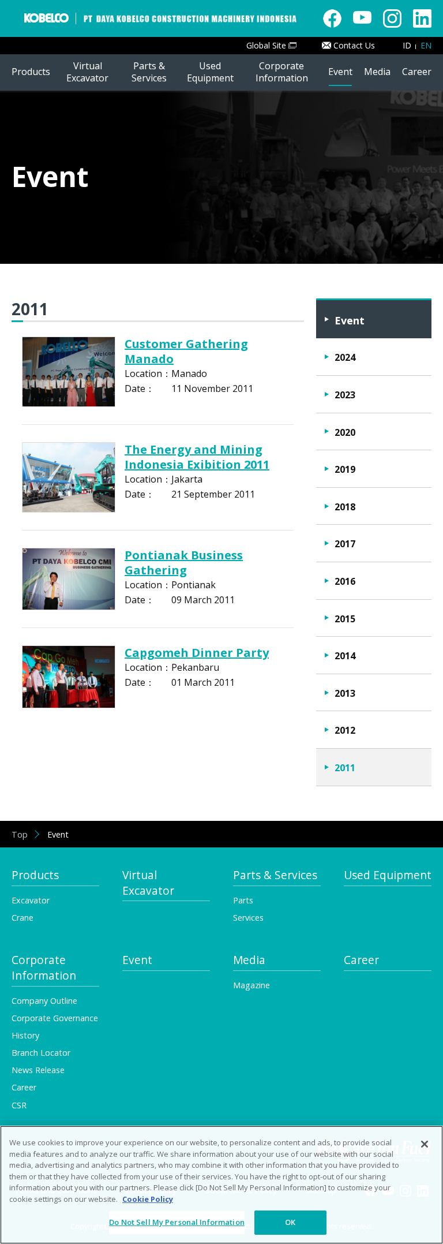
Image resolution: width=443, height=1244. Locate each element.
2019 (345, 469)
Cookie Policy (147, 1199)
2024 (345, 357)
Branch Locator (41, 1052)
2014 (345, 655)
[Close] (424, 1144)
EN (426, 45)
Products (35, 875)
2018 (345, 506)
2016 (345, 581)
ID (407, 45)
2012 (345, 730)
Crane (22, 917)
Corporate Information (44, 967)
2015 (345, 618)
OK (290, 1222)
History (25, 1035)
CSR (19, 1105)
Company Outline (44, 1000)
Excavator (31, 900)
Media (249, 959)
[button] (31, 72)
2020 (345, 432)
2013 (345, 693)
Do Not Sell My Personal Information (177, 1222)
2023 (345, 394)
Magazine (251, 985)
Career (361, 959)
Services (248, 917)
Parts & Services (275, 875)
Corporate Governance (55, 1018)
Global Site (266, 45)
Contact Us (354, 45)
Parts (243, 900)
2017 (345, 543)
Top (20, 834)
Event (350, 320)
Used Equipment (387, 875)
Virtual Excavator (148, 883)
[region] (221, 1185)
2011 (345, 767)
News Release (38, 1069)
